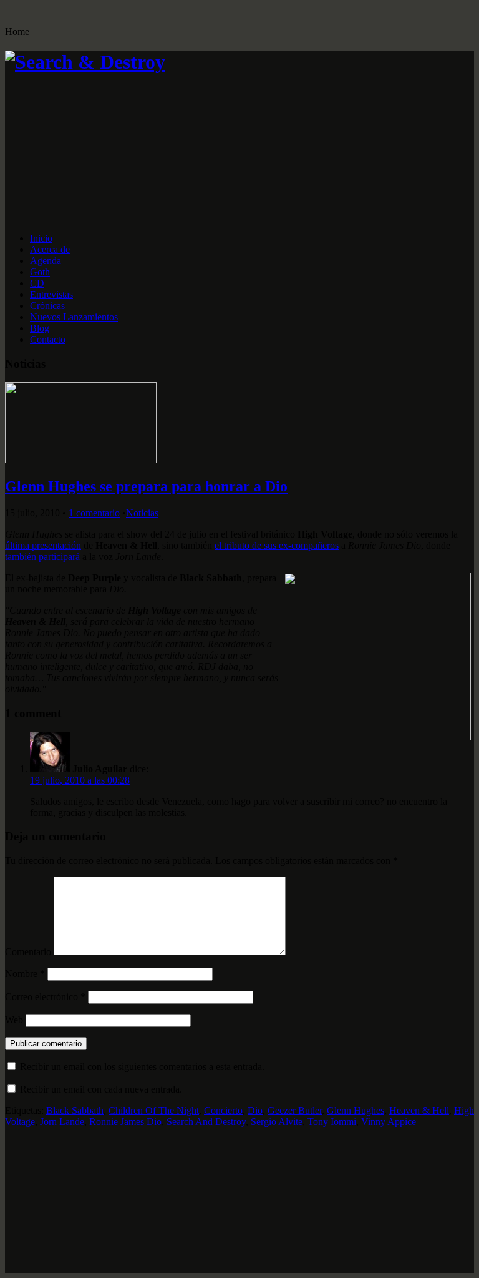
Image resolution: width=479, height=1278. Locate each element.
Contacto (47, 339)
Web (14, 1020)
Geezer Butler (295, 1110)
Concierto (223, 1110)
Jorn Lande (62, 1121)
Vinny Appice (388, 1121)
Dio (255, 1110)
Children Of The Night (154, 1110)
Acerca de (50, 249)
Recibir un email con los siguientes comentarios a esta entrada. (142, 1066)
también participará (42, 556)
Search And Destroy (206, 1121)
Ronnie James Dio (125, 1121)
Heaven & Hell (419, 1110)
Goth (40, 272)
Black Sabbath (75, 1110)
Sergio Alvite (276, 1121)
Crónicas (47, 305)
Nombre (25, 973)
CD (37, 283)
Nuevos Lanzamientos (74, 317)
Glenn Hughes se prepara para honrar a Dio (146, 486)
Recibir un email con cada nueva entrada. (101, 1089)
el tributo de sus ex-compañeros (277, 545)
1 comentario (94, 513)
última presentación (43, 545)
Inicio (41, 238)
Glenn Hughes (355, 1110)
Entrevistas (51, 294)
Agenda (45, 260)
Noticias (142, 513)
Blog (39, 328)
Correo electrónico (45, 996)
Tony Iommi (331, 1121)
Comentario (28, 951)
